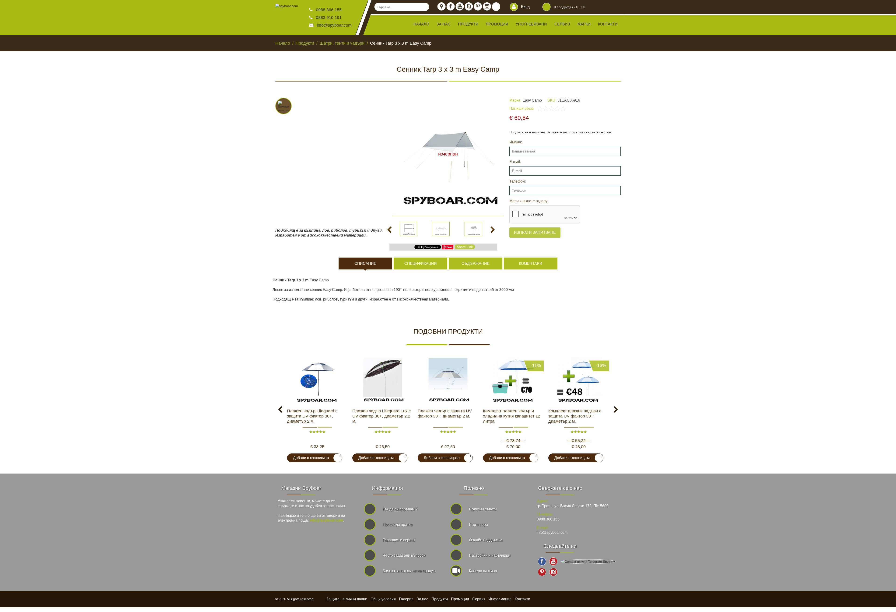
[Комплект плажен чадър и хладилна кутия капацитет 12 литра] (513, 380)
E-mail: (515, 162)
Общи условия (383, 599)
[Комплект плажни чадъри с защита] (578, 380)
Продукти (439, 599)
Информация (499, 599)
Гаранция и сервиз (399, 540)
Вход (525, 7)
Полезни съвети (483, 509)
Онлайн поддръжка (485, 540)
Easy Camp (532, 100)
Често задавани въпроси (404, 555)
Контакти (608, 24)
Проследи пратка (398, 525)
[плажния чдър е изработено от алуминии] (317, 380)
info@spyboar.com (334, 25)
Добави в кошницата (315, 457)
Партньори (478, 525)
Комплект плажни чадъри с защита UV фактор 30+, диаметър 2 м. (574, 416)
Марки (584, 24)
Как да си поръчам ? (400, 509)
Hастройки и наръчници (489, 555)
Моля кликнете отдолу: (528, 201)
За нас (444, 24)
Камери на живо (483, 571)
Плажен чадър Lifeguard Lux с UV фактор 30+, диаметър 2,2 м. (381, 416)
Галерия (406, 599)
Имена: (515, 142)
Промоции (497, 24)
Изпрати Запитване (535, 232)
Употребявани (531, 24)
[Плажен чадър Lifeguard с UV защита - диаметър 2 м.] (448, 380)
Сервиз (562, 24)
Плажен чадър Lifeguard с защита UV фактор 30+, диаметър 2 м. (312, 416)
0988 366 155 (328, 9)
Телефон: (517, 181)
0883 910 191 (328, 17)
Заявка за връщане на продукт (409, 571)
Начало (421, 24)
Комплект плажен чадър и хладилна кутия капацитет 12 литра (511, 416)
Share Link (465, 247)
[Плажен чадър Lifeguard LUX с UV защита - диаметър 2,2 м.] (382, 380)
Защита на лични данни (346, 599)
